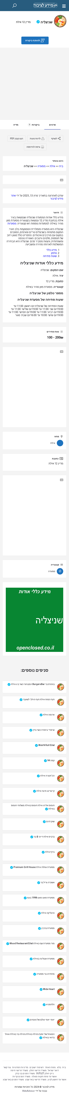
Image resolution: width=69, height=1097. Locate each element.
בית (61, 166)
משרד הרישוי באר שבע (35, 1079)
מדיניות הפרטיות (20, 1067)
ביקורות (34, 124)
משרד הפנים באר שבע (13, 1079)
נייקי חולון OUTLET (45, 1073)
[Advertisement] (34, 83)
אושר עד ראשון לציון (57, 1079)
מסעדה (42, 166)
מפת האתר (50, 1067)
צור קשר (7, 1067)
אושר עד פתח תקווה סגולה (44, 1076)
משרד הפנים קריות (21, 1076)
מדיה (15, 124)
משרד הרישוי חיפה (19, 1070)
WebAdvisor (28, 1090)
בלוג (59, 1067)
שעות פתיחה (50, 256)
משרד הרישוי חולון (38, 1070)
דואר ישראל (53, 1070)
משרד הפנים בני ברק (25, 1073)
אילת (52, 166)
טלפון (54, 253)
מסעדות (12, 223)
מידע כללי (51, 250)
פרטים (52, 124)
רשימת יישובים (37, 1067)
